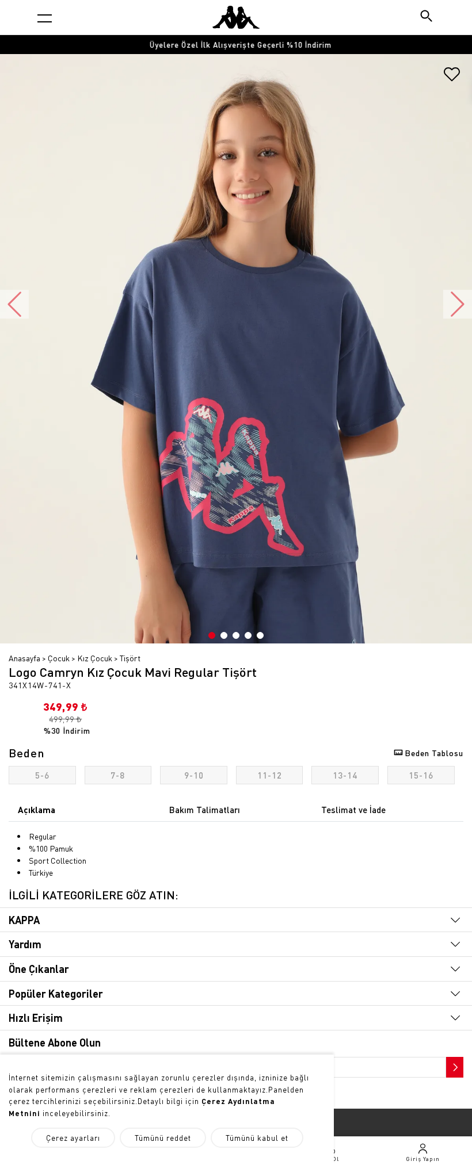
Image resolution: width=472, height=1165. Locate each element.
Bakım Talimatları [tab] (204, 809)
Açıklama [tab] (36, 809)
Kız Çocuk (94, 658)
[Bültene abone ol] (453, 1064)
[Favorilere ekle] (451, 78)
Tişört (130, 658)
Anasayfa (24, 658)
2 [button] (223, 635)
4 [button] (248, 635)
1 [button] (211, 635)
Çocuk (59, 658)
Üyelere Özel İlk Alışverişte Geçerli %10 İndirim (236, 44)
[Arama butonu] (427, 17)
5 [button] (260, 635)
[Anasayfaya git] (236, 17)
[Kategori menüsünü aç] (44, 18)
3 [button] (236, 635)
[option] (236, 44)
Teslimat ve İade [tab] (353, 809)
